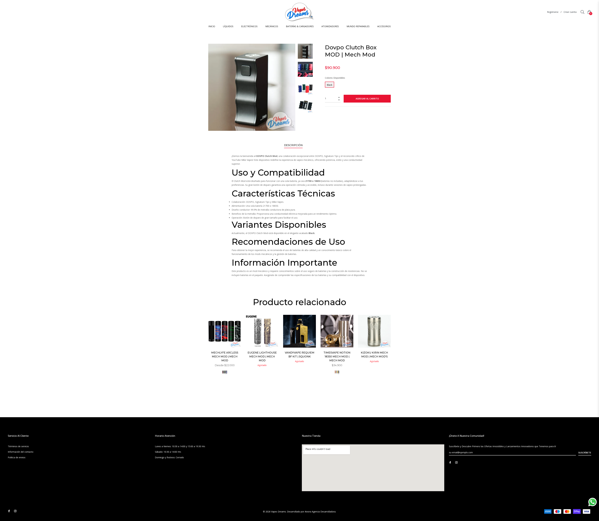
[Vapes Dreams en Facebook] (450, 462)
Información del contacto (20, 451)
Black (329, 84)
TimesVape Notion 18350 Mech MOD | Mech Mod (337, 356)
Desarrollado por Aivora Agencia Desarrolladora (311, 511)
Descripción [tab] (293, 145)
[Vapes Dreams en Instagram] (456, 462)
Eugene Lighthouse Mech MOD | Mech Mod (262, 356)
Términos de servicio (18, 446)
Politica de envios (16, 457)
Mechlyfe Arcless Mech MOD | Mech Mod (224, 356)
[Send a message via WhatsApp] (592, 502)
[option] (224, 349)
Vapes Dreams (278, 511)
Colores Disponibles (335, 77)
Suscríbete (584, 452)
